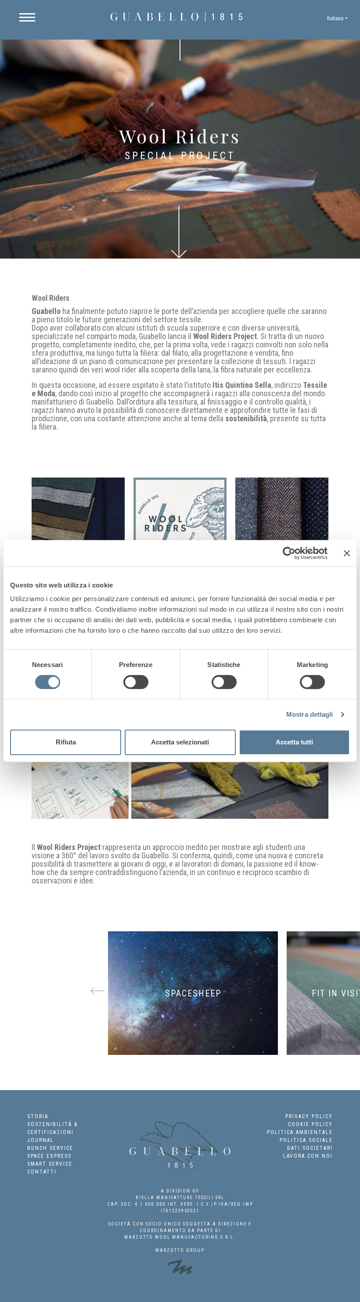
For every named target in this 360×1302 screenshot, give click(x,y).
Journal (40, 1140)
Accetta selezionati (180, 742)
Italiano (335, 18)
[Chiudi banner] (347, 553)
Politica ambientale (300, 1132)
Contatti (42, 1172)
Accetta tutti (294, 742)
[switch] (135, 682)
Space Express (49, 1156)
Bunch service (50, 1148)
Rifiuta (66, 742)
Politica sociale (306, 1140)
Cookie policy (310, 1124)
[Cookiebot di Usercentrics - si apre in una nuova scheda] (289, 553)
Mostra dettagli (309, 714)
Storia (37, 1116)
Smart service (49, 1164)
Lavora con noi (308, 1156)
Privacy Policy (309, 1116)
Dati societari (310, 1148)
